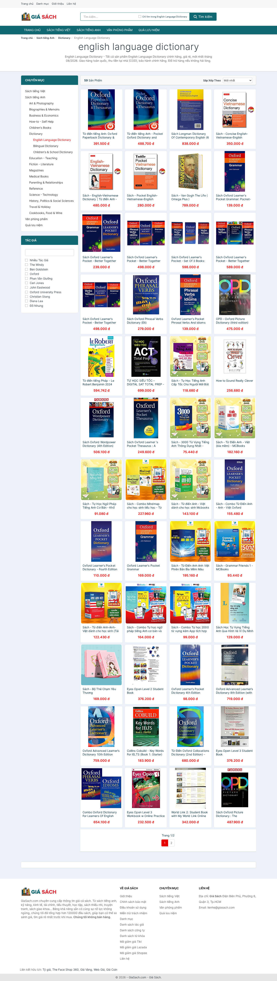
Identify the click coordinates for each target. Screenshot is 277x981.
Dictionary (64, 37)
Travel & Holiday (40, 207)
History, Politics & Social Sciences (51, 200)
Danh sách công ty (132, 930)
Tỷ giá (47, 969)
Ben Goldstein (39, 269)
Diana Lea (36, 301)
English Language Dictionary (52, 140)
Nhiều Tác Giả (39, 260)
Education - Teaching (43, 158)
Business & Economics (43, 115)
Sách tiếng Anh (89, 30)
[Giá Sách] (41, 892)
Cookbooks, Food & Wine (45, 213)
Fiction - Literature (41, 164)
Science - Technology (43, 194)
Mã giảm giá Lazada (133, 947)
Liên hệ (71, 3)
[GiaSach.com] (39, 17)
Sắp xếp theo (212, 80)
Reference (36, 188)
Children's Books (40, 127)
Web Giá (99, 969)
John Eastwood (40, 287)
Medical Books (38, 176)
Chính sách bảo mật (133, 901)
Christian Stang (40, 296)
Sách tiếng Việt (59, 30)
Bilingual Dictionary (45, 146)
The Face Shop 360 (65, 969)
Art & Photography (41, 103)
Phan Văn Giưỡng (41, 278)
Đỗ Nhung (36, 305)
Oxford (34, 274)
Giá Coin (111, 969)
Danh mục (42, 3)
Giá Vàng (86, 969)
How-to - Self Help (41, 121)
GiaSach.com (137, 977)
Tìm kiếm (204, 17)
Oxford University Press (45, 292)
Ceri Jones (37, 283)
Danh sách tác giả (132, 924)
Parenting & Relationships (46, 182)
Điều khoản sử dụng (133, 907)
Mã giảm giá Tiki (131, 941)
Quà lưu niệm (148, 30)
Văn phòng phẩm (119, 30)
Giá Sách (155, 977)
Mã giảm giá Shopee (133, 953)
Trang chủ (27, 3)
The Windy (37, 264)
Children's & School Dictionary (53, 152)
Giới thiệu (58, 3)
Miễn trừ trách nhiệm (133, 913)
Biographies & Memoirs (44, 109)
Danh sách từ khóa (132, 936)
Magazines (36, 170)
